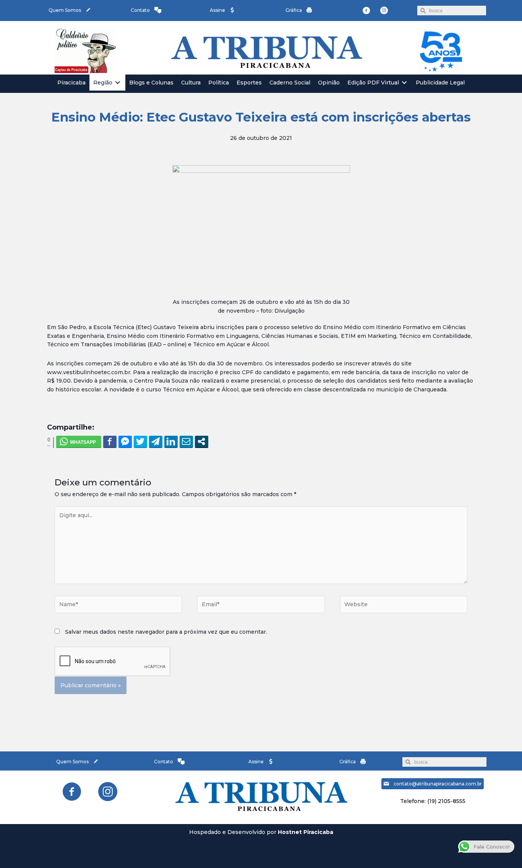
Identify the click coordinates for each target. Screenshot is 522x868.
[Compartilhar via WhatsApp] (78, 441)
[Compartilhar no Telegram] (155, 441)
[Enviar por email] (186, 441)
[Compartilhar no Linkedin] (171, 441)
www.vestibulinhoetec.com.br (88, 372)
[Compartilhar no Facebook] (110, 441)
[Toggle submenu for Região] (117, 82)
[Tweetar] (140, 441)
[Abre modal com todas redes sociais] (201, 441)
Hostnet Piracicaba (305, 832)
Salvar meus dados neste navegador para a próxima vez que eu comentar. (166, 631)
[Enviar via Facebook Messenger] (125, 441)
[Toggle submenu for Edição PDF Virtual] (404, 82)
